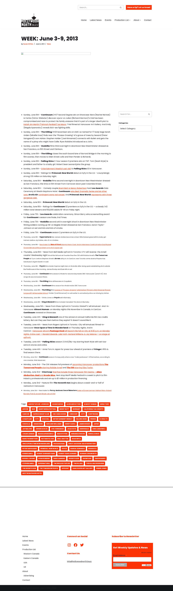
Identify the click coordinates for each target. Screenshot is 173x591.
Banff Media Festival (47, 409)
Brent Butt (64, 409)
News (49, 44)
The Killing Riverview (95, 463)
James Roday (84, 424)
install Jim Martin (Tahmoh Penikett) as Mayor (45, 124)
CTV (37, 419)
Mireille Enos (93, 434)
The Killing (78, 463)
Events (108, 20)
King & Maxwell (99, 429)
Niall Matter (62, 439)
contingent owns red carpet (51, 194)
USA (25, 562)
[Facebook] (75, 545)
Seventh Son (74, 458)
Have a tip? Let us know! (138, 7)
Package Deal (59, 444)
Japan (96, 424)
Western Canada (31, 553)
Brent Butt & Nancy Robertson (72, 188)
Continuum (93, 414)
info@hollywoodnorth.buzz (79, 561)
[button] (129, 20)
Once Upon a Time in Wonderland (36, 444)
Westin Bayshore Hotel (32, 473)
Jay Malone (27, 429)
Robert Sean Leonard (67, 454)
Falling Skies (81, 419)
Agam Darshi (57, 404)
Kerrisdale (84, 429)
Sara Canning (59, 458)
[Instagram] (69, 545)
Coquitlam (27, 419)
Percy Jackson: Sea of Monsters (82, 444)
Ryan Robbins (44, 458)
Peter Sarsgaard (29, 449)
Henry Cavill (70, 424)
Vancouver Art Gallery (82, 468)
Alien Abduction (73, 404)
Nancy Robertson (30, 439)
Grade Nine (38, 424)
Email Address (120, 555)
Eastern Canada (31, 558)
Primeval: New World (49, 449)
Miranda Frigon (78, 434)
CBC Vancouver (59, 414)
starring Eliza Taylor (80, 367)
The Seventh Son (29, 468)
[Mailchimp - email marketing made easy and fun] (146, 565)
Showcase (87, 458)
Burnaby (76, 409)
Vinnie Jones (101, 468)
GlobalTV (103, 419)
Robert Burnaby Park (46, 454)
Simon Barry (100, 458)
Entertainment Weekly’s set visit (56, 168)
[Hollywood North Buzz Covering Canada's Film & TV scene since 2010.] (30, 20)
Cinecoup (73, 414)
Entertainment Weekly (62, 419)
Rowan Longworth (88, 454)
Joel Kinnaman (57, 429)
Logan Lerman (28, 434)
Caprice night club (41, 414)
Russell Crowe (28, 458)
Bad (33, 409)
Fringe (93, 419)
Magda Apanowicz (46, 434)
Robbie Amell (27, 454)
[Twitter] (82, 545)
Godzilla (26, 424)
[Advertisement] (135, 71)
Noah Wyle (76, 439)
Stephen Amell (28, 463)
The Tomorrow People (49, 468)
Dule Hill (45, 419)
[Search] (120, 7)
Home (84, 20)
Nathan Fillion (47, 439)
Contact (147, 20)
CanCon (25, 414)
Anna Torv (104, 404)
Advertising (29, 575)
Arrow (25, 409)
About (25, 571)
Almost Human (90, 404)
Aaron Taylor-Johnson (38, 404)
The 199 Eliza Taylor (62, 463)
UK (25, 567)
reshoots (92, 449)
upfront (65, 468)
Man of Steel (62, 434)
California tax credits (93, 409)
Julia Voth (71, 429)
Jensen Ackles (42, 429)
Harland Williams (53, 424)
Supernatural (44, 463)
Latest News (96, 20)
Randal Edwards (77, 449)
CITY (83, 414)
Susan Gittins (28, 44)
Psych (64, 449)
